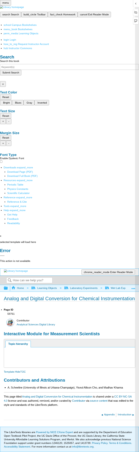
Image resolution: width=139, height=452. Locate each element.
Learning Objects (47, 288)
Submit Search (10, 72)
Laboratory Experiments (83, 288)
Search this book (9, 61)
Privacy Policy (100, 443)
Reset (5, 97)
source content (99, 400)
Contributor (78, 400)
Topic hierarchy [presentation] (18, 343)
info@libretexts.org (82, 446)
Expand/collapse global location (133, 287)
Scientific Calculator (18, 193)
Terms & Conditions (120, 443)
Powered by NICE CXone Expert (55, 432)
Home (20, 288)
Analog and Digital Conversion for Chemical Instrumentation (57, 396)
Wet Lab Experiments (123, 288)
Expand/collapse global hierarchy (8, 288)
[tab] (18, 344)
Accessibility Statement (17, 446)
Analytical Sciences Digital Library (36, 324)
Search (9, 280)
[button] (13, 218)
